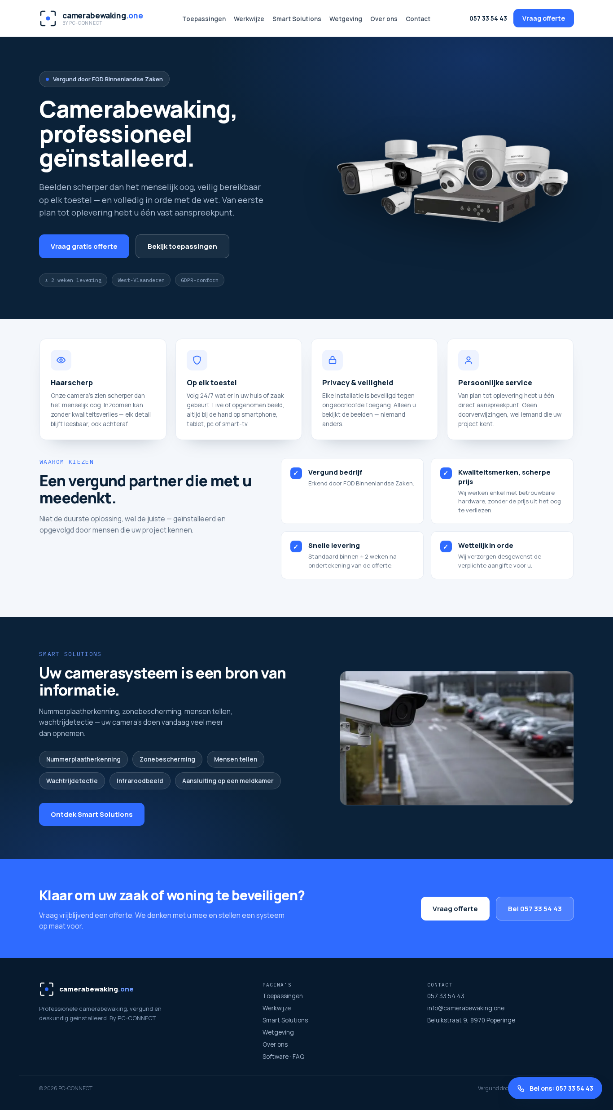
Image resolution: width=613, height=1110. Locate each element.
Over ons (384, 19)
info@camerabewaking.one (465, 1008)
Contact (418, 19)
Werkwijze (249, 19)
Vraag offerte (543, 18)
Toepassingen (204, 19)
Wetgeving (345, 19)
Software (276, 1057)
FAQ (298, 1057)
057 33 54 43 (488, 18)
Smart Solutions (296, 19)
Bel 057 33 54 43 (535, 908)
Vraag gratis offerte (84, 246)
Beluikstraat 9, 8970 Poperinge (471, 1020)
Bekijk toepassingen (182, 246)
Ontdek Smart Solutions (92, 814)
